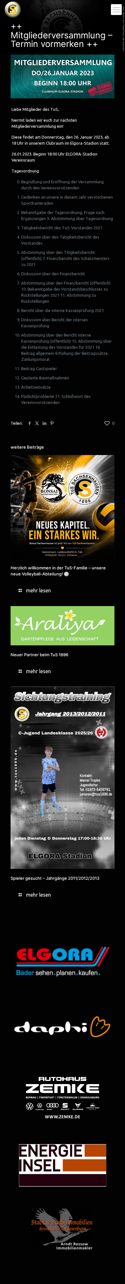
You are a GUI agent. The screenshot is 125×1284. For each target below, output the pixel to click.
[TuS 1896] (13, 10)
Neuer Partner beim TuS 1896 (39, 654)
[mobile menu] (116, 9)
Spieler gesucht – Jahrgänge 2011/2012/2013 (55, 878)
